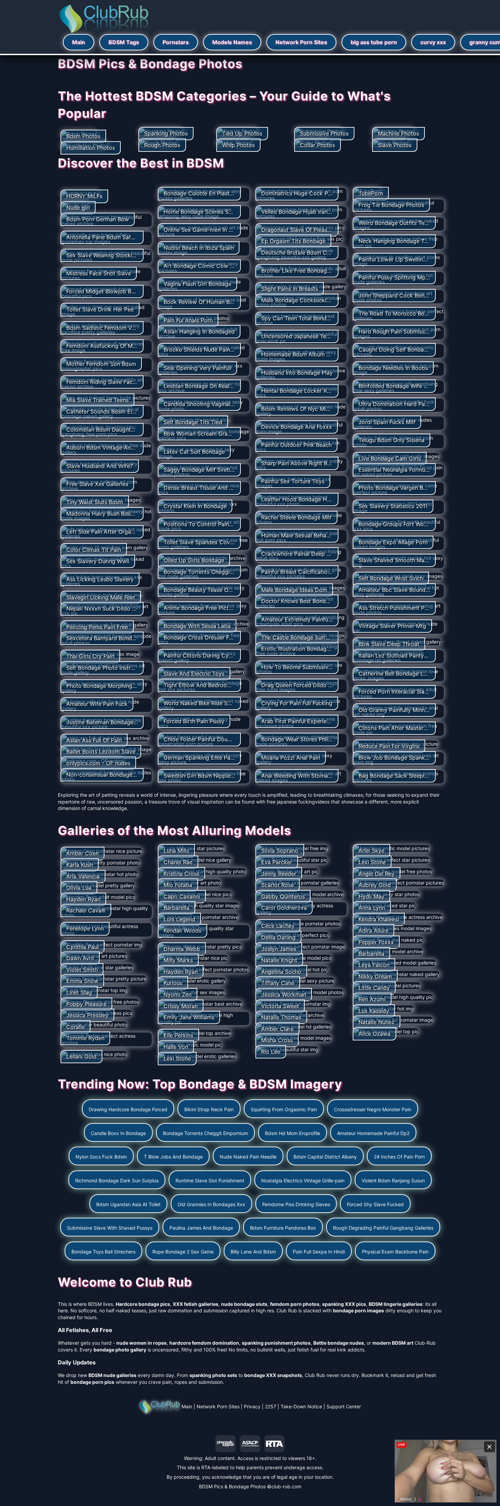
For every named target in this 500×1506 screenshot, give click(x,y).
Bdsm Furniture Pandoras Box (283, 1228)
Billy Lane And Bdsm (253, 1251)
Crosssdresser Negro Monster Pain (372, 1109)
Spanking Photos (166, 133)
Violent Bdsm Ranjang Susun (393, 1180)
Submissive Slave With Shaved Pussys (109, 1228)
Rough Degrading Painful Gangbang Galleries (383, 1228)
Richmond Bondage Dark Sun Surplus (117, 1180)
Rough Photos (162, 145)
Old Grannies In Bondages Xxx (211, 1204)
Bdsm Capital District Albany (325, 1157)
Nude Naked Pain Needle (248, 1157)
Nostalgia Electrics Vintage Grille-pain (303, 1180)
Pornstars (176, 42)
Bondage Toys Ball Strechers (103, 1251)
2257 (270, 1406)
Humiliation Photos (90, 147)
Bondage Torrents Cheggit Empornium (205, 1133)
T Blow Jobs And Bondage (173, 1157)
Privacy (252, 1406)
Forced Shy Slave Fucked (375, 1204)
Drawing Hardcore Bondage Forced (128, 1109)
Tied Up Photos (242, 133)
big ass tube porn (374, 42)
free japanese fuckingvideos (298, 802)
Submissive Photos (324, 133)
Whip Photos (238, 145)
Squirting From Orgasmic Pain (284, 1109)
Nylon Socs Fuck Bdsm (101, 1157)
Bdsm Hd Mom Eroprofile (292, 1133)
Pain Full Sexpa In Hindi (319, 1251)
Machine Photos (398, 133)
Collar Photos (317, 145)
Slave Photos (395, 145)
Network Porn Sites (301, 42)
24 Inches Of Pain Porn (399, 1157)
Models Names (232, 42)
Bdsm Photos (83, 136)
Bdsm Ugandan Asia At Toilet (128, 1204)
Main (78, 42)
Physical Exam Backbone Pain (395, 1251)
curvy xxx (433, 42)
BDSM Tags (124, 42)
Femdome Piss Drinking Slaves (296, 1204)
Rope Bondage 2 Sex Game (183, 1251)
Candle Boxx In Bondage (118, 1133)
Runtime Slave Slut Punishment (210, 1180)
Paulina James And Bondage (201, 1228)
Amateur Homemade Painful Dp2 (373, 1133)
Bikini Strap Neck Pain (209, 1109)
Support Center (344, 1406)
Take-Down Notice (301, 1406)
